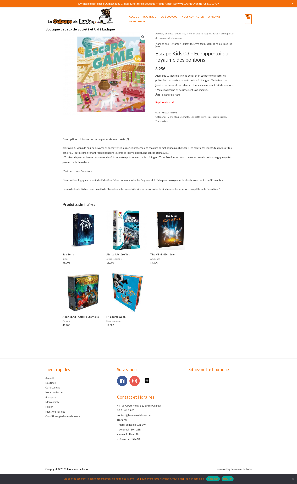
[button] (143, 37)
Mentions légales (55, 411)
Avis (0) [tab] (124, 139)
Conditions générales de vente (62, 416)
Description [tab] (70, 139)
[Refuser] (292, 479)
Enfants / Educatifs (175, 33)
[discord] (148, 381)
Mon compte (137, 21)
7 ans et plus (193, 33)
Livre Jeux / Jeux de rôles (207, 43)
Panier (49, 406)
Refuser (227, 478)
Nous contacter (193, 16)
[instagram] (135, 381)
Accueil (134, 16)
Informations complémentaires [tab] (98, 139)
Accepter (213, 478)
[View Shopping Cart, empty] (248, 19)
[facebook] (123, 381)
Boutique (149, 16)
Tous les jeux (161, 121)
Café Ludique (169, 16)
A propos (214, 16)
